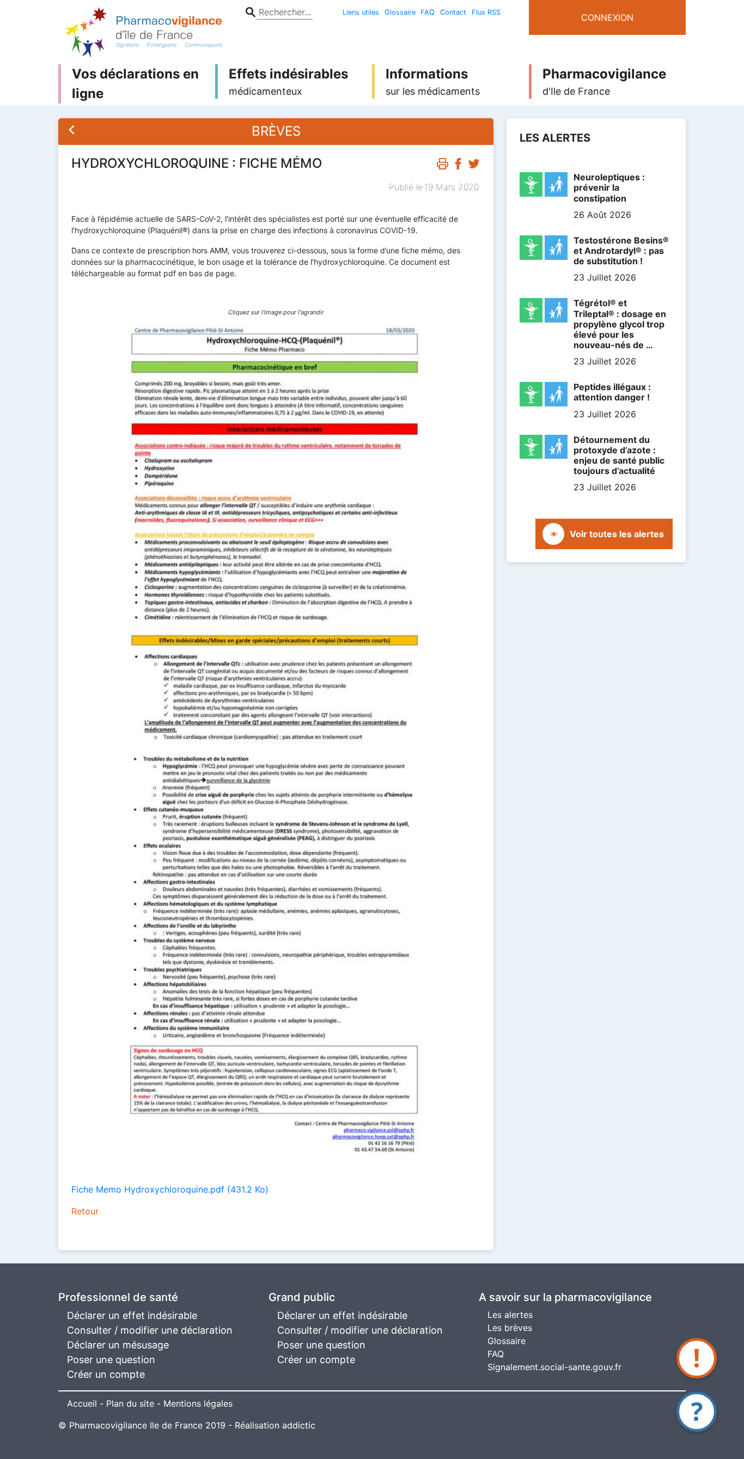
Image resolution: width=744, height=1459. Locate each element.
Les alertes (510, 1314)
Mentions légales (198, 1403)
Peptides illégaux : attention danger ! (612, 392)
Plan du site (130, 1403)
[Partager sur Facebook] (458, 166)
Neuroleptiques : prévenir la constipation (609, 187)
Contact (453, 12)
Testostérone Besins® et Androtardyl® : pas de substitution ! (621, 250)
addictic (298, 1425)
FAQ (427, 12)
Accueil (82, 1403)
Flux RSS (486, 12)
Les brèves (509, 1327)
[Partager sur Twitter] (473, 166)
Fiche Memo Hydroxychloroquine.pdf (170, 1189)
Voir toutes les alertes (617, 533)
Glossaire (400, 12)
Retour (85, 1211)
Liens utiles (361, 12)
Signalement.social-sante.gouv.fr (554, 1366)
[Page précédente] (71, 131)
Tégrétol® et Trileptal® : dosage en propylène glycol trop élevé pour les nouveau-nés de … (620, 323)
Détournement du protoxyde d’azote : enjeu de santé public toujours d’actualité (619, 455)
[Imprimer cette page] (442, 166)
